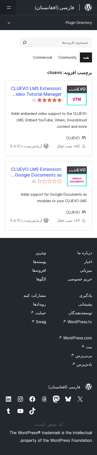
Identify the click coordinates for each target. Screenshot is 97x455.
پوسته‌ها (39, 261)
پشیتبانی (85, 304)
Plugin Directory (79, 22)
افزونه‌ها (39, 270)
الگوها (41, 278)
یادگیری (85, 295)
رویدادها (39, 304)
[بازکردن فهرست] (8, 7)
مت (86, 346)
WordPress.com (75, 337)
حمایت (38, 312)
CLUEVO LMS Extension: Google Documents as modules (36, 172)
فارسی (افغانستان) (64, 386)
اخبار (88, 261)
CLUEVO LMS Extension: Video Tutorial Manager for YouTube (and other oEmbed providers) (36, 91)
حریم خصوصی (80, 278)
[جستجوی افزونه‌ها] (25, 42)
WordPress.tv (77, 321)
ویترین (41, 252)
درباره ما (84, 252)
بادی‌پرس (82, 364)
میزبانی (86, 270)
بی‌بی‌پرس (81, 355)
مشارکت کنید (34, 295)
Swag (38, 321)
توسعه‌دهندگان (80, 312)
